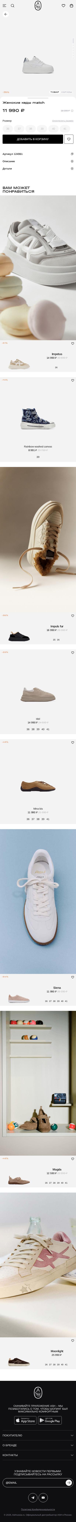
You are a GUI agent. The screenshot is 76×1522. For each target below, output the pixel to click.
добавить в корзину (33, 139)
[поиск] (12, 5)
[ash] (38, 5)
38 (30, 128)
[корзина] (71, 5)
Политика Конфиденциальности (38, 1509)
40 (53, 128)
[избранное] (63, 5)
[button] (73, 40)
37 (19, 128)
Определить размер (62, 120)
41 (64, 128)
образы (66, 92)
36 (7, 128)
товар (55, 92)
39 (42, 128)
